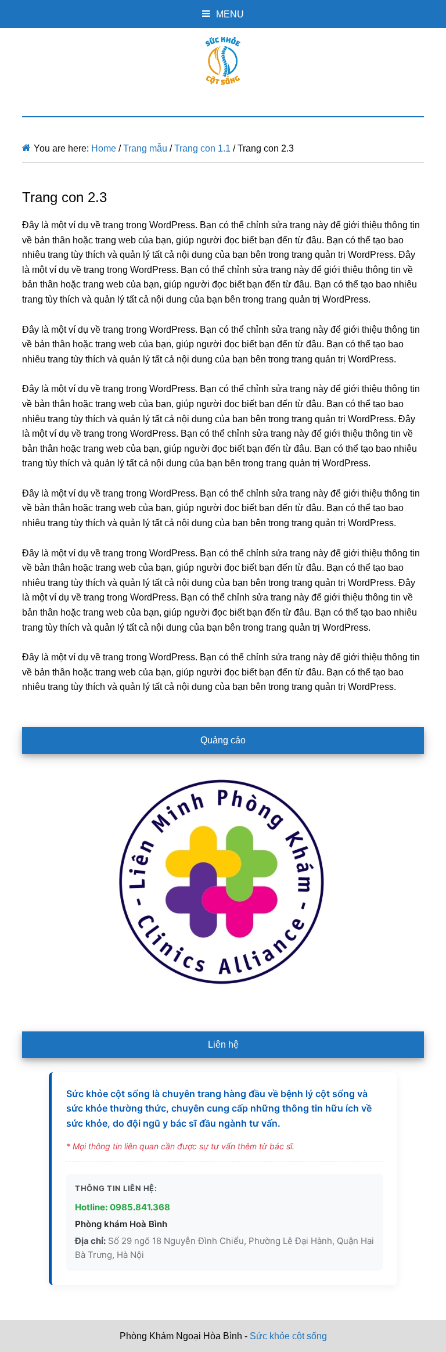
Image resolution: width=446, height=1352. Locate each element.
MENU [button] (230, 14)
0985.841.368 (140, 1207)
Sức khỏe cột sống (222, 61)
